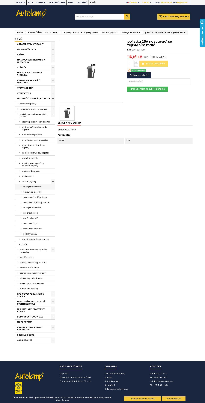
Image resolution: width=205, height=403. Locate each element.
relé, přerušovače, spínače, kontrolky (33, 250)
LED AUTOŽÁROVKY (26, 49)
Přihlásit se (166, 2)
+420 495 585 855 (158, 377)
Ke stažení (82, 2)
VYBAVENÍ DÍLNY (25, 88)
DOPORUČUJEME (57, 2)
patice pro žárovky (29, 288)
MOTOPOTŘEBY (24, 322)
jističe (24, 244)
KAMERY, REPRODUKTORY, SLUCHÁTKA (30, 328)
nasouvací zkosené (32, 228)
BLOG (70, 2)
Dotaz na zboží (139, 75)
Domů (18, 39)
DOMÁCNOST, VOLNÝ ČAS (30, 316)
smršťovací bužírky (29, 267)
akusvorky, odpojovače (31, 278)
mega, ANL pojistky (31, 171)
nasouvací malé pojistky (35, 197)
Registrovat (182, 2)
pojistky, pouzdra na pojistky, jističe (34, 115)
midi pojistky (28, 176)
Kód (129, 50)
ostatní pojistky (29, 181)
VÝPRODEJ (41, 2)
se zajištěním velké (32, 207)
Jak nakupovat (112, 381)
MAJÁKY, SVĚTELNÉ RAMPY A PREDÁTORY (31, 61)
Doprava (64, 373)
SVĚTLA (20, 54)
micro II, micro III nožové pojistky (33, 146)
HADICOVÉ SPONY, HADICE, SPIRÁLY (30, 295)
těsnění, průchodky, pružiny (33, 273)
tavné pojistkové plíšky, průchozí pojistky (33, 164)
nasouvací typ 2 (31, 223)
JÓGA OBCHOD (25, 340)
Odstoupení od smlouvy (116, 389)
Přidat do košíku (153, 63)
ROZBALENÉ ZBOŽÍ (26, 335)
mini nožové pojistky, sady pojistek (34, 128)
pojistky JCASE (30, 233)
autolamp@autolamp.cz (162, 381)
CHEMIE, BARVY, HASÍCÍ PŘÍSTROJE (28, 81)
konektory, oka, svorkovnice (33, 109)
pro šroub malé (30, 218)
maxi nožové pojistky (32, 134)
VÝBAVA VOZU (24, 93)
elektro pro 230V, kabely (32, 283)
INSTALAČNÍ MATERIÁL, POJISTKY (33, 98)
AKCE (30, 2)
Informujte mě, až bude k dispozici (147, 89)
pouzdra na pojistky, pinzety (35, 239)
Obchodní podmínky (115, 373)
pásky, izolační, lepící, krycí (33, 262)
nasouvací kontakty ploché (36, 202)
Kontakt (108, 377)
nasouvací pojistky (32, 191)
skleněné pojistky (30, 158)
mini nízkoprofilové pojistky (35, 140)
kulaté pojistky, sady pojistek (35, 152)
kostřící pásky (27, 257)
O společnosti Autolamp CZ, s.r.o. (76, 381)
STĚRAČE (21, 67)
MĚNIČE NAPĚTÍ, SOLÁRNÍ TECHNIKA (29, 74)
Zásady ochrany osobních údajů (75, 377)
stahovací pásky (28, 103)
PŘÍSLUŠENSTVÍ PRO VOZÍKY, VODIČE (31, 310)
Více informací (62, 400)
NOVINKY (20, 2)
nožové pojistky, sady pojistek (36, 121)
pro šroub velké (30, 212)
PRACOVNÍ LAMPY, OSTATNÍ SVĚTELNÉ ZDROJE (31, 302)
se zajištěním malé (32, 186)
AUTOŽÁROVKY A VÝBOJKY (30, 44)
